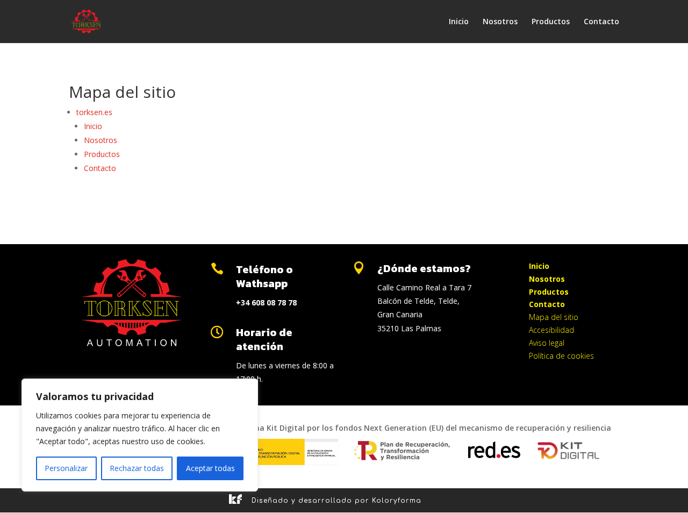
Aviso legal (546, 343)
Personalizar (66, 468)
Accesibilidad (551, 330)
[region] (140, 435)
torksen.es (94, 112)
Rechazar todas (137, 468)
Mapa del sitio (553, 317)
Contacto (601, 22)
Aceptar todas (210, 468)
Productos (551, 22)
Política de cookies (561, 356)
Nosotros (500, 22)
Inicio (459, 22)
